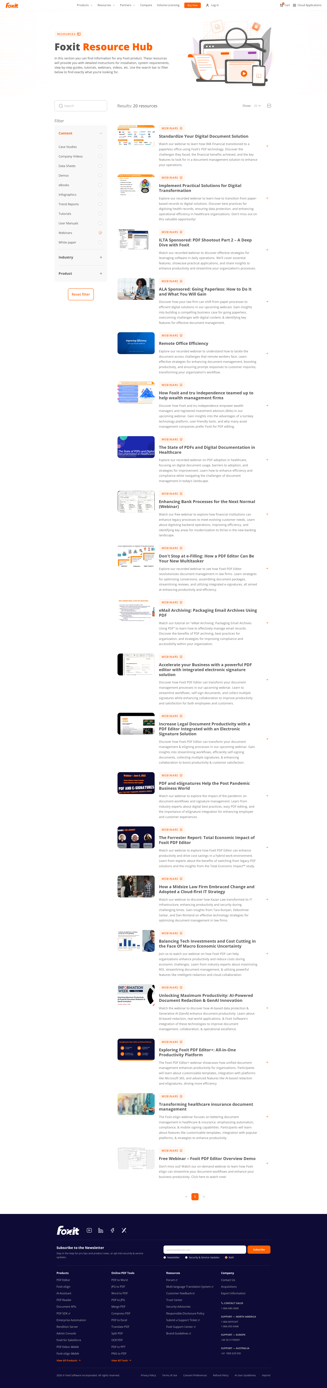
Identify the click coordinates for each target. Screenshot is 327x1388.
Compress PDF (120, 1313)
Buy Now (193, 5)
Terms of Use (169, 1375)
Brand (177, 1333)
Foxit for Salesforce (69, 1340)
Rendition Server (67, 1327)
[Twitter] (124, 1230)
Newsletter (173, 1257)
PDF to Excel (119, 1320)
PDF (62, 1313)
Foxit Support (179, 1327)
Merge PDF (118, 1306)
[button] (85, 5)
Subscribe (259, 1249)
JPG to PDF (118, 1287)
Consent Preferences (195, 1375)
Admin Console (66, 1333)
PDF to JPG (118, 1300)
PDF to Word (119, 1280)
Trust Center (174, 1300)
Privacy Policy (148, 1375)
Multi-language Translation (188, 1287)
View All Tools (119, 1360)
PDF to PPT (118, 1347)
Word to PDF (119, 1293)
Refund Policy (221, 1375)
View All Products (67, 1360)
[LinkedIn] (101, 1230)
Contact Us (228, 1280)
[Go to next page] (203, 1196)
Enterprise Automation (71, 1320)
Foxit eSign (63, 1287)
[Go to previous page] (186, 1196)
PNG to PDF (118, 1353)
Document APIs (66, 1306)
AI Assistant (64, 1293)
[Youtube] (89, 1230)
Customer (179, 1293)
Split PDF (117, 1333)
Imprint (266, 1375)
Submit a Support (181, 1320)
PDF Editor (63, 1280)
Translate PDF (120, 1327)
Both (231, 1257)
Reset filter (81, 294)
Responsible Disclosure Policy (185, 1313)
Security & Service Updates (204, 1257)
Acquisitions (229, 1287)
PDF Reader (64, 1300)
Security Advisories (178, 1306)
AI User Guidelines (245, 1375)
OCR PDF (117, 1340)
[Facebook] (112, 1230)
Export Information (233, 1293)
